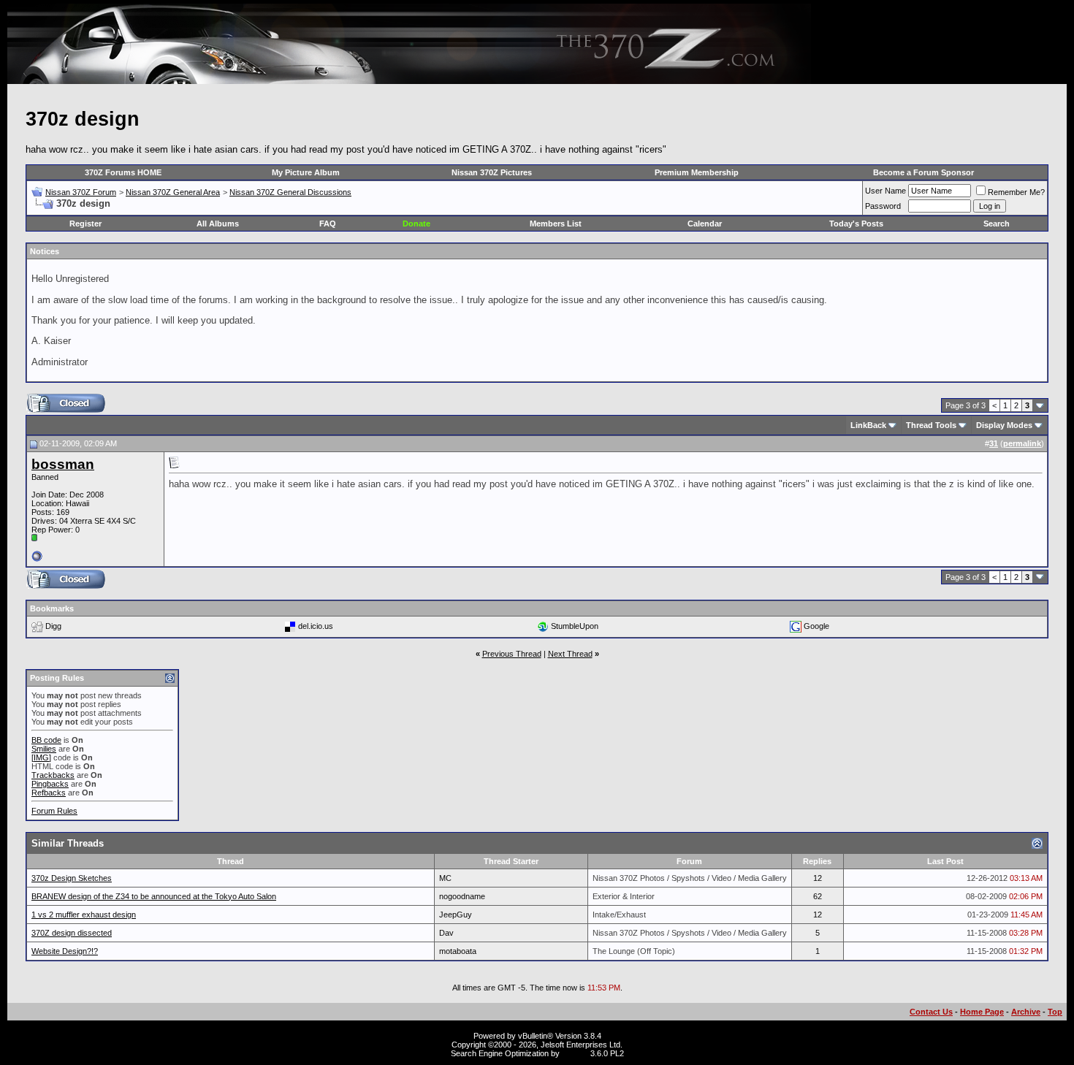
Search (996, 223)
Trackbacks (53, 775)
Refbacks (48, 792)
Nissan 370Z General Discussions (290, 192)
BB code (46, 740)
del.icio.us (315, 626)
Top (1055, 1011)
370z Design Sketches (71, 878)
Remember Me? (1016, 192)
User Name (885, 190)
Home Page (982, 1011)
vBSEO (575, 1053)
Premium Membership (697, 172)
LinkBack (868, 425)
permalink (1022, 443)
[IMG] (41, 757)
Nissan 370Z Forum (80, 192)
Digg (53, 626)
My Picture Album (306, 172)
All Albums (218, 223)
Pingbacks (50, 783)
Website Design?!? (64, 951)
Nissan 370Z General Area (173, 192)
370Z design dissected (71, 932)
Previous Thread (511, 653)
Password (883, 206)
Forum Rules (54, 810)
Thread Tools (931, 425)
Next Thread (570, 653)
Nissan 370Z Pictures (492, 172)
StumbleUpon (574, 626)
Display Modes (1004, 425)
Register (85, 223)
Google (816, 626)
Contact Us (931, 1011)
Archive (1025, 1011)
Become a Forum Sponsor (923, 172)
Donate (416, 223)
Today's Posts (856, 223)
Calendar (705, 223)
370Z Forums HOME (123, 172)
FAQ (327, 223)
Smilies (43, 748)
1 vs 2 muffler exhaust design (83, 914)
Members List (556, 223)
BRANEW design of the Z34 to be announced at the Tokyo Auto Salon (153, 896)
